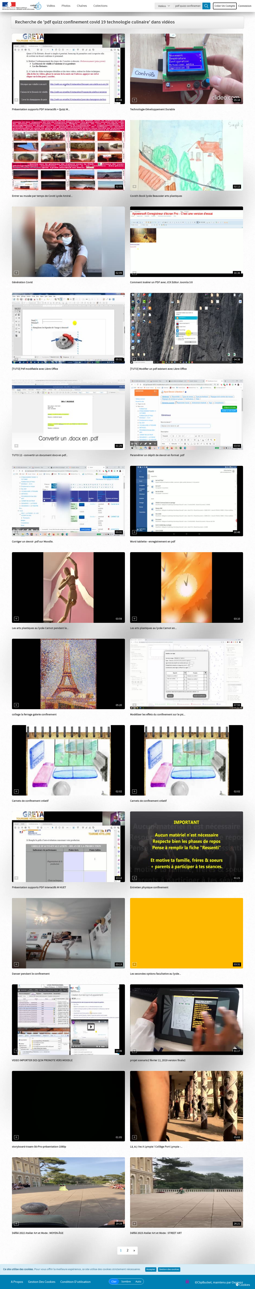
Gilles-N (139, 545)
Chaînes (82, 6)
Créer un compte (225, 6)
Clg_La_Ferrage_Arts (29, 718)
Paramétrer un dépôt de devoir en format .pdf (157, 455)
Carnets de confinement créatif (30, 801)
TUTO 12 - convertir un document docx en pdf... (40, 455)
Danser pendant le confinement (31, 974)
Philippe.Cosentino (146, 718)
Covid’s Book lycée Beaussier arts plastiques (156, 196)
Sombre (126, 1281)
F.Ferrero (22, 1064)
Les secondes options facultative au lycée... (155, 974)
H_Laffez (22, 373)
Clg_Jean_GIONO (27, 459)
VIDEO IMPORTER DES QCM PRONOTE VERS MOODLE (42, 1060)
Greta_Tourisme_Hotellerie (33, 113)
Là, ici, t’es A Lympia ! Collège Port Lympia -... (156, 1147)
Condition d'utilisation (75, 1282)
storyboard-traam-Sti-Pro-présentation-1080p (39, 1147)
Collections (100, 6)
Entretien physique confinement (149, 887)
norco (138, 286)
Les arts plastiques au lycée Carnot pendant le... (40, 628)
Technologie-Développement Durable (152, 109)
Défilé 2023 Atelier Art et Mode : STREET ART (156, 1233)
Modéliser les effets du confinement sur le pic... (157, 714)
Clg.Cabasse (142, 113)
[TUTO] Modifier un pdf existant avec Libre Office (158, 369)
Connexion (244, 6)
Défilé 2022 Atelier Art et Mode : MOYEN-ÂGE (37, 1233)
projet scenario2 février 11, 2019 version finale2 (157, 1060)
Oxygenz (237, 1282)
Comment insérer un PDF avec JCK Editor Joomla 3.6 (161, 282)
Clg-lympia (141, 1150)
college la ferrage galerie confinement (34, 714)
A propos (17, 1282)
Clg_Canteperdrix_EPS (148, 891)
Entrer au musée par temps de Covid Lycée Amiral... (42, 196)
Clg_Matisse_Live (145, 805)
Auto (138, 1281)
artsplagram (24, 632)
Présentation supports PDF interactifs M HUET (39, 887)
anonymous (24, 805)
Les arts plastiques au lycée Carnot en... (153, 628)
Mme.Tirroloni (25, 1237)
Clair (114, 1281)
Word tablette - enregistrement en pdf (152, 541)
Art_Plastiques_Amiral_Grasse (34, 200)
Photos (66, 6)
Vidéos (51, 6)
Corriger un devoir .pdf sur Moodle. (32, 541)
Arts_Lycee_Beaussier (147, 200)
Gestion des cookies (169, 1269)
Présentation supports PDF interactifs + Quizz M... (41, 109)
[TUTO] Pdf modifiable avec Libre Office (35, 369)
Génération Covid (22, 282)
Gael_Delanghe (26, 286)
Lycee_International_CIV (31, 978)
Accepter (150, 1269)
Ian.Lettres (141, 459)
